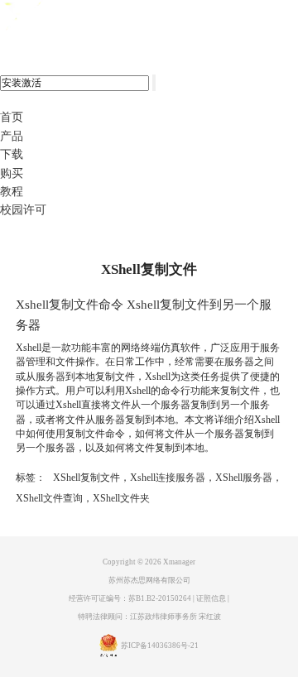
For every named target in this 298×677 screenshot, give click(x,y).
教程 (11, 191)
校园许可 (23, 210)
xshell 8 (81, 17)
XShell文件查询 (49, 498)
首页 (11, 117)
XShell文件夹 (121, 498)
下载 (11, 154)
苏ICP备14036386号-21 (160, 646)
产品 (11, 136)
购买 (11, 173)
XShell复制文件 (86, 478)
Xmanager (179, 562)
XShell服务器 (243, 478)
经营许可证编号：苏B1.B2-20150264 (130, 598)
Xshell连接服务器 (167, 478)
